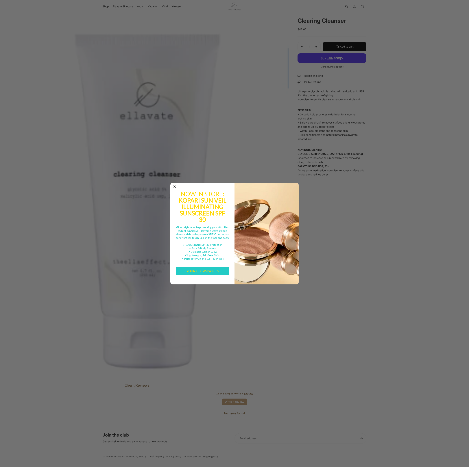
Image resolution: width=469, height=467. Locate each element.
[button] (174, 187)
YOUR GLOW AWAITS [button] (203, 271)
